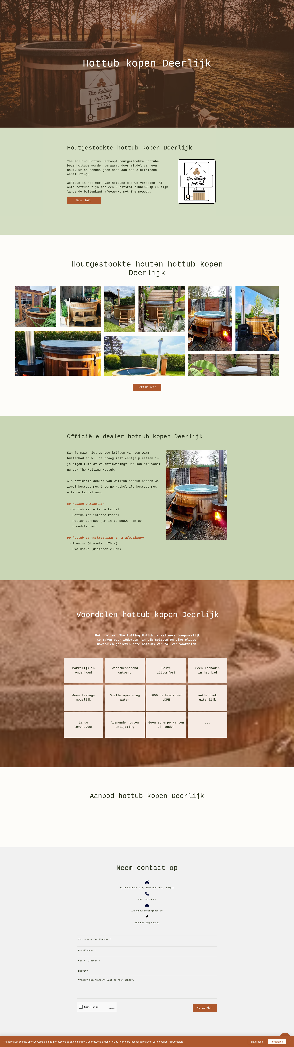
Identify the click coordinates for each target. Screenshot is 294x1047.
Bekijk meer (147, 387)
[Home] (147, 882)
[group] (147, 817)
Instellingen (257, 1041)
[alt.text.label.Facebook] (147, 917)
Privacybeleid (176, 1041)
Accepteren (277, 1041)
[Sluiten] (290, 1041)
